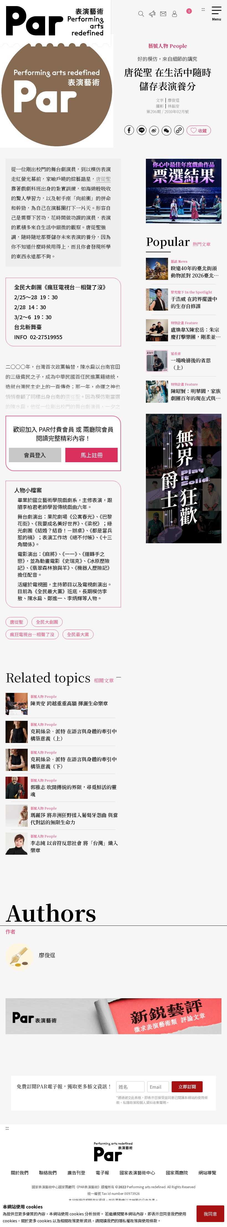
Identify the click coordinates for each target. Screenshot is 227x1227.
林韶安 (173, 106)
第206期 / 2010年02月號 (167, 111)
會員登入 (35, 455)
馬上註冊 (92, 455)
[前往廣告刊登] (152, 13)
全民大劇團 (47, 621)
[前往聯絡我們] (163, 13)
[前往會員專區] (174, 13)
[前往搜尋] (141, 13)
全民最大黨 (78, 634)
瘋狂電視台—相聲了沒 (32, 634)
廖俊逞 (173, 100)
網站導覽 (207, 1172)
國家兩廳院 (177, 1172)
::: (203, 9)
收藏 (202, 130)
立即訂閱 (187, 1086)
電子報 (102, 1172)
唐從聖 (103, 178)
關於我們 (20, 1172)
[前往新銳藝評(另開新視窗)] (113, 1016)
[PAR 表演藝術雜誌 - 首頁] (55, 23)
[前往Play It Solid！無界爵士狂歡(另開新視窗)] (183, 478)
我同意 (210, 1213)
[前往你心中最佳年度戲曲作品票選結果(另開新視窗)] (183, 191)
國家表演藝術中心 (137, 1172)
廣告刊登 (76, 1172)
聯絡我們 (48, 1172)
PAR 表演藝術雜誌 (113, 1151)
